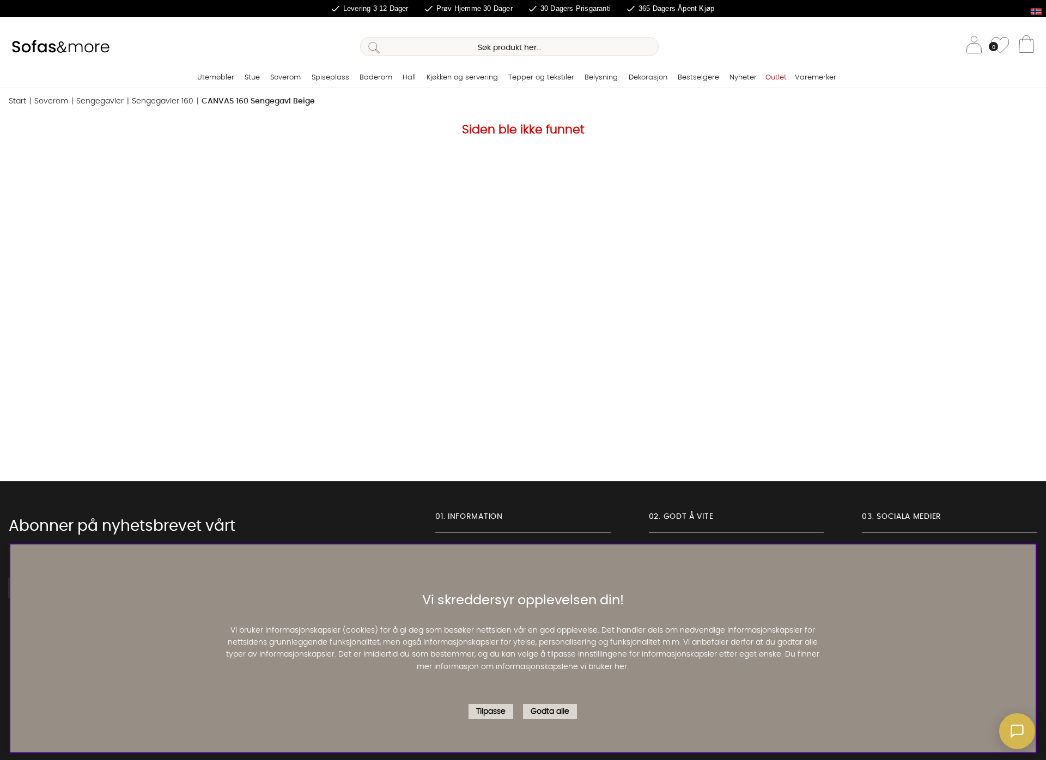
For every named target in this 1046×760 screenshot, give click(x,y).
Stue (252, 77)
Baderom (376, 77)
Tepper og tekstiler (541, 77)
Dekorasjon (648, 77)
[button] (1017, 731)
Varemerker (815, 77)
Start (17, 101)
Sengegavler (100, 101)
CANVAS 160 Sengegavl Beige (258, 101)
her (621, 667)
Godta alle (550, 711)
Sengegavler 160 (162, 101)
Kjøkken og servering (462, 77)
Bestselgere (698, 77)
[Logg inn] (974, 46)
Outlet (776, 77)
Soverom (285, 77)
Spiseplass (330, 77)
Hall (409, 77)
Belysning (601, 77)
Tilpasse (491, 711)
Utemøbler (215, 77)
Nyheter (743, 77)
